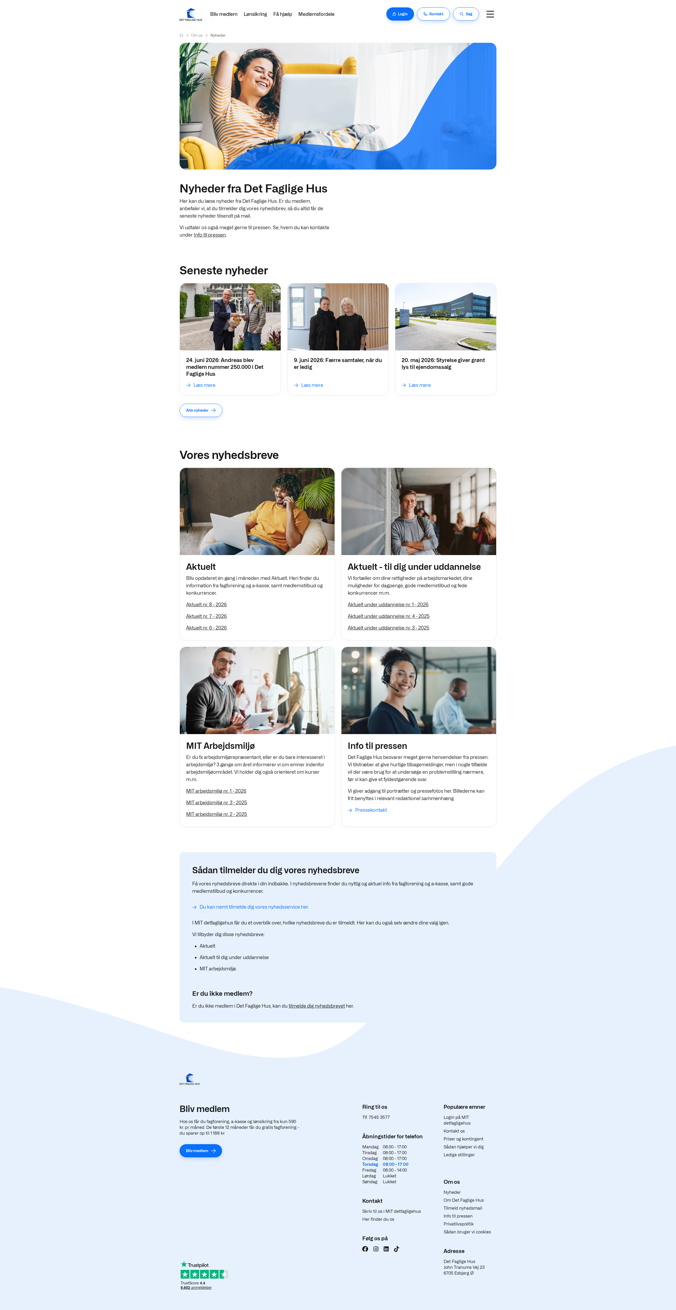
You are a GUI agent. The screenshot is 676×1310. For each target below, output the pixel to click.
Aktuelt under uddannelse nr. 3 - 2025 (388, 628)
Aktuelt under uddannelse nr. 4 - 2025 (389, 616)
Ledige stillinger (459, 1154)
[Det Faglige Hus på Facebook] (365, 1249)
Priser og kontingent (463, 1139)
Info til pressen (210, 235)
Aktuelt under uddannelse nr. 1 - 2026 (388, 604)
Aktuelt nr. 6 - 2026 (206, 628)
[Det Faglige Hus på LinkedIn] (386, 1249)
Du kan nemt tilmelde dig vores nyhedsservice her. (254, 907)
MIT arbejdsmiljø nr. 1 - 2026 (216, 791)
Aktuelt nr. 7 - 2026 (206, 616)
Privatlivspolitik (459, 1224)
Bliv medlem (223, 14)
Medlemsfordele (316, 14)
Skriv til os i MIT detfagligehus (391, 1211)
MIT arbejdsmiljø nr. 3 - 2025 (216, 802)
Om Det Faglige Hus (464, 1200)
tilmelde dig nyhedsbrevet (317, 1006)
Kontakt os (454, 1131)
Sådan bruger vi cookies (467, 1231)
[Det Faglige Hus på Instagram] (375, 1249)
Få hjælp (282, 14)
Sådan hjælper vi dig (464, 1146)
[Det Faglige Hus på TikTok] (396, 1249)
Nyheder (452, 1192)
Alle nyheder (197, 410)
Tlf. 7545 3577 (376, 1117)
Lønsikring (255, 14)
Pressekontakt (371, 810)
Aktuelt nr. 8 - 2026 (206, 604)
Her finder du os (378, 1219)
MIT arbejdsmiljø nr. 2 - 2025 (216, 814)
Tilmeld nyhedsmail (463, 1208)
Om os (197, 35)
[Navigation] (490, 14)
